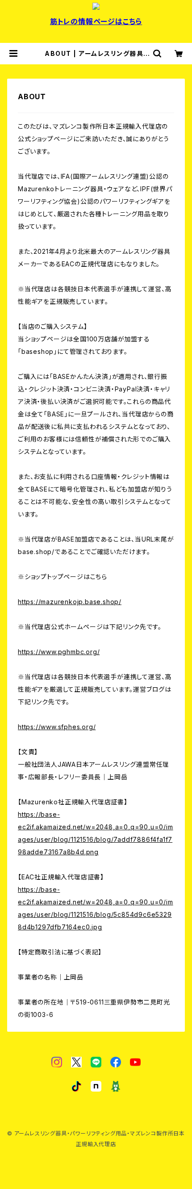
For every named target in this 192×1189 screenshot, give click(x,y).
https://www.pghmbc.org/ (59, 651)
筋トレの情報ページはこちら (96, 21)
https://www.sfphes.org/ (57, 727)
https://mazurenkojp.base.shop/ (69, 601)
